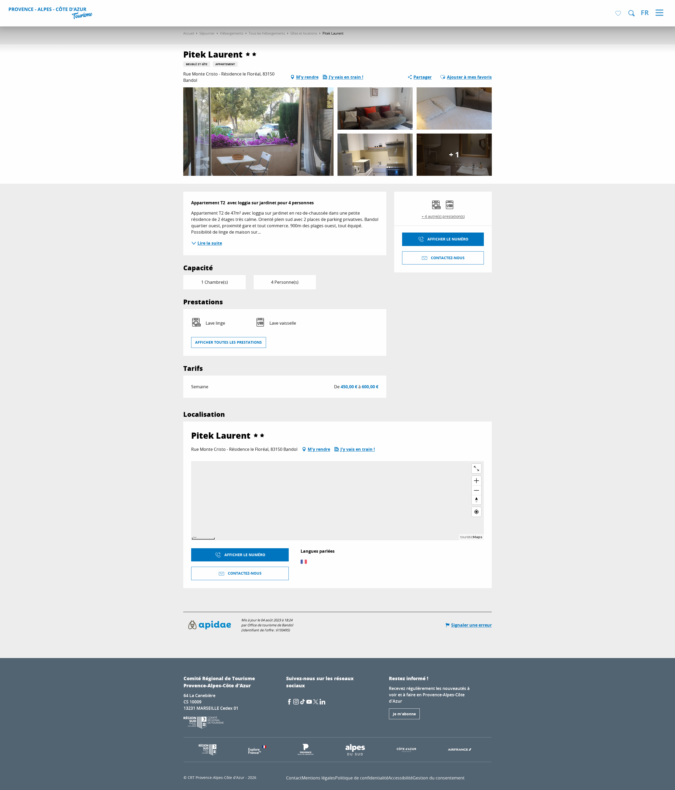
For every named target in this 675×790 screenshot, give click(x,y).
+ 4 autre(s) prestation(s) (443, 216)
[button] (631, 13)
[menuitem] (51, 13)
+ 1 (454, 154)
